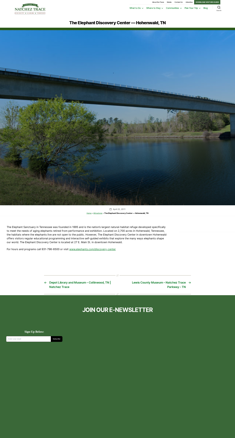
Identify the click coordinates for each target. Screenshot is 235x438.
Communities (172, 8)
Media (169, 2)
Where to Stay (153, 8)
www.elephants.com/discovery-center (92, 249)
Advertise (189, 2)
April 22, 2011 (119, 209)
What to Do (135, 8)
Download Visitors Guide (207, 2)
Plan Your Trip (191, 8)
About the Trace (158, 2)
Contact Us (179, 2)
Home (89, 213)
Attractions (97, 213)
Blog (205, 8)
